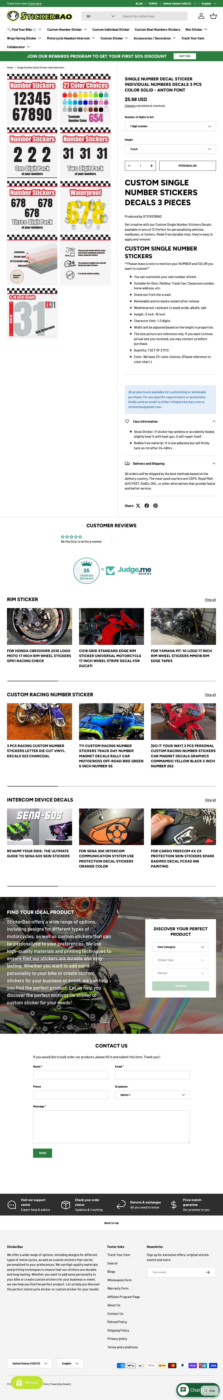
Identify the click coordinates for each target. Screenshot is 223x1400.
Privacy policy (117, 1339)
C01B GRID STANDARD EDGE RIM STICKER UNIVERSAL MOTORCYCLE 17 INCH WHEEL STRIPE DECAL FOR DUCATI (110, 658)
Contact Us (115, 1313)
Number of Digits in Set (139, 117)
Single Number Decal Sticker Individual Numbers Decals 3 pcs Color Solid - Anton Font (41, 67)
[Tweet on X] (138, 505)
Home (10, 67)
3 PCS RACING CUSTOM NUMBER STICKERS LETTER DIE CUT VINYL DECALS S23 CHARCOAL (36, 751)
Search (112, 1263)
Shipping (130, 105)
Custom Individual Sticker (111, 29)
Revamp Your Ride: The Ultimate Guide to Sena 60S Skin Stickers (38, 853)
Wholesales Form (119, 1280)
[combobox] (134, 16)
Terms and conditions (122, 1347)
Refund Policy (117, 1322)
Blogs (111, 1271)
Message (38, 1106)
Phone (37, 1086)
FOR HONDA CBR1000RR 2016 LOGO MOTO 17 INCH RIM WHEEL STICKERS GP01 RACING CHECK (39, 656)
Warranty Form (117, 1288)
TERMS (152, 3)
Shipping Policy (118, 1330)
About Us (113, 1305)
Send (42, 1153)
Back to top (111, 1223)
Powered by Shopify (60, 1384)
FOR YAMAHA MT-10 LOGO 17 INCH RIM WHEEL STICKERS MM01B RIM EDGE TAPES (181, 656)
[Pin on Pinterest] (155, 505)
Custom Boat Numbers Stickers (157, 29)
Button (184, 56)
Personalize (188, 165)
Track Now (35, 3)
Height (129, 139)
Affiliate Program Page (123, 1297)
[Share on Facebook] (146, 505)
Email (118, 1066)
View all (210, 600)
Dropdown (121, 1086)
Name (37, 1066)
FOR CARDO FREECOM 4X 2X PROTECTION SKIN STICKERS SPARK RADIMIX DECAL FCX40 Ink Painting (182, 858)
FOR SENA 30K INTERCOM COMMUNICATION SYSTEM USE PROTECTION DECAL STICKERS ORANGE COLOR (106, 858)
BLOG (139, 3)
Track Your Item (192, 38)
